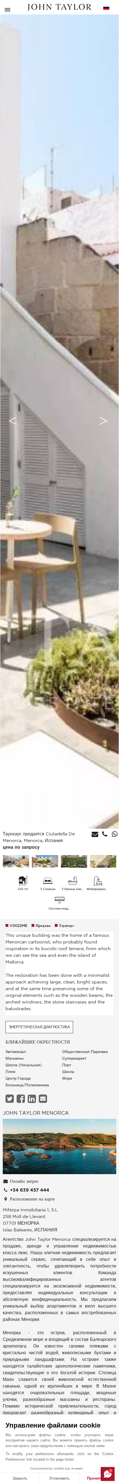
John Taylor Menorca (36, 1113)
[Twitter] (10, 1099)
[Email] (43, 1099)
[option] (59, 421)
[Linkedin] (32, 1099)
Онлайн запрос (24, 1181)
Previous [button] (12, 420)
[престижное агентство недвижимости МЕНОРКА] (59, 1148)
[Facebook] (21, 1099)
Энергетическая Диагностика (39, 1027)
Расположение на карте (32, 1199)
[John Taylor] (59, 7)
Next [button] (103, 420)
